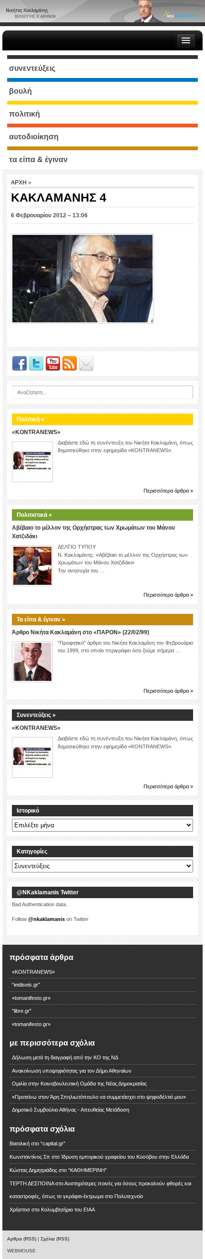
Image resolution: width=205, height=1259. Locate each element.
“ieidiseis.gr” (26, 985)
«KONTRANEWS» (36, 432)
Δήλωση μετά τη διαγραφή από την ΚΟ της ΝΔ (65, 1057)
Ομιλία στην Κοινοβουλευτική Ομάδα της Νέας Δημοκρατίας (79, 1083)
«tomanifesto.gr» (31, 998)
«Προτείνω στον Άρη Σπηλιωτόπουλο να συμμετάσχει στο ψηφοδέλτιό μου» (99, 1097)
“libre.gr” (21, 1011)
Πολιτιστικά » (34, 515)
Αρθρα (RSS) (21, 1238)
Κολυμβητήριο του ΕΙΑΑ (68, 1209)
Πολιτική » (30, 419)
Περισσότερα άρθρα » (168, 491)
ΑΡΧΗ (19, 182)
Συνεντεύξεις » (36, 715)
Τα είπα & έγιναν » (41, 619)
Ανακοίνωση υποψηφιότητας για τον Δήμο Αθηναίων (72, 1071)
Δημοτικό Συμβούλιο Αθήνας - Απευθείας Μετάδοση (70, 1110)
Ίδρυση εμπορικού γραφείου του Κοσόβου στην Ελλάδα (125, 1157)
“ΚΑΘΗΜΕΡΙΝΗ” (87, 1170)
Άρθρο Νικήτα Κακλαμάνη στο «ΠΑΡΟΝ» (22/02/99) (80, 632)
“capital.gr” (53, 1143)
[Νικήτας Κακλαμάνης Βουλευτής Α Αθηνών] (102, 11)
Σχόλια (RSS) (55, 1238)
